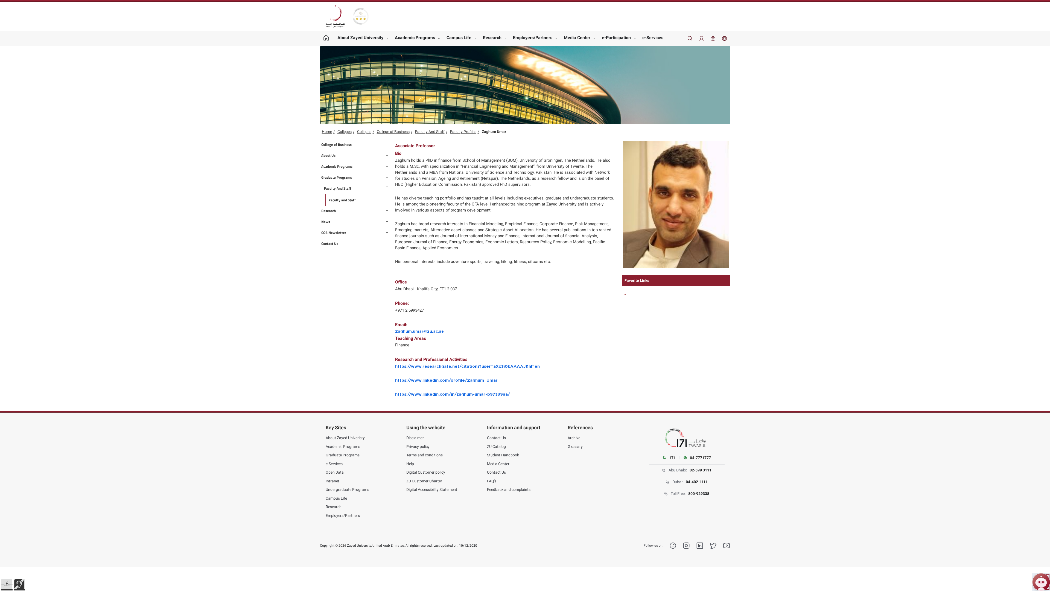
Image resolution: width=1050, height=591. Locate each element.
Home (327, 131)
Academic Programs (415, 37)
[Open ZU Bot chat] (1041, 582)
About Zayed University (360, 37)
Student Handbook (503, 455)
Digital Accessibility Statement (431, 489)
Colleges (344, 131)
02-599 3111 (700, 470)
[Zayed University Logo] (335, 16)
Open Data (335, 472)
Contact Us (496, 438)
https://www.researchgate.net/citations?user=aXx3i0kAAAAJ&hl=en (467, 366)
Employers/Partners (532, 37)
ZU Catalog (496, 446)
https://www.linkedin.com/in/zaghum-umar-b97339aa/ (452, 394)
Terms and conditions (424, 455)
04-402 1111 (697, 482)
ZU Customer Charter (424, 481)
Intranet (332, 481)
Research (492, 37)
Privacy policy (418, 446)
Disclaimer (415, 438)
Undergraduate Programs (347, 489)
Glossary (575, 446)
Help (410, 464)
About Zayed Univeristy (345, 438)
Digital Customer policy (425, 472)
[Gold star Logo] (360, 16)
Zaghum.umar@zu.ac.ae (419, 332)
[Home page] (326, 38)
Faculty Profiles (463, 131)
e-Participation (616, 37)
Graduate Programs (343, 455)
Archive (574, 438)
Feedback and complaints (508, 489)
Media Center (577, 37)
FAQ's (491, 481)
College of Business (393, 131)
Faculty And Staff (430, 131)
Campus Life (459, 37)
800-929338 (698, 493)
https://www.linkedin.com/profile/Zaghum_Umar (446, 380)
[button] (6, 584)
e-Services (652, 37)
